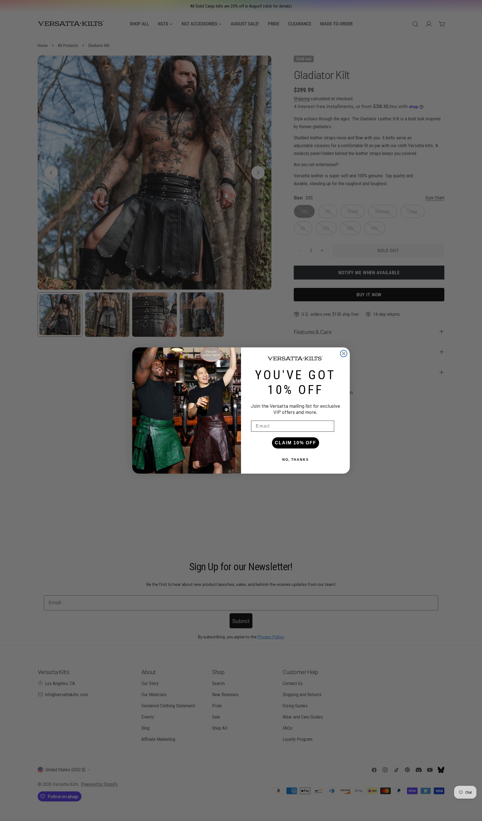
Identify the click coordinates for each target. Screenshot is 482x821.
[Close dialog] (343, 353)
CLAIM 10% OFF (295, 442)
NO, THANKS (295, 460)
